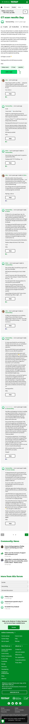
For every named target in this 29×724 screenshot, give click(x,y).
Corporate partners (20, 660)
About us (3, 678)
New (25, 12)
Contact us (18, 649)
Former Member (11, 469)
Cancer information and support (6, 650)
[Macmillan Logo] (5, 698)
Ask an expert (5, 641)
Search (8, 7)
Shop (2, 676)
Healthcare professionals (5, 672)
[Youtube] (16, 703)
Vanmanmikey (10, 21)
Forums (14, 7)
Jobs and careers (20, 652)
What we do (18, 654)
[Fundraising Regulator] (17, 698)
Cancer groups (5, 636)
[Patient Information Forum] (26, 698)
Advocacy (4, 666)
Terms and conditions (5, 710)
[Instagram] (20, 703)
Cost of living (5, 653)
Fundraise (4, 661)
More (5, 2)
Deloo (7, 150)
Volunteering (4, 669)
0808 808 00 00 (14, 692)
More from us (5, 646)
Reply (10, 93)
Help (16, 638)
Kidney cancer (5, 67)
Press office (18, 662)
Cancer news (18, 636)
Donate (14, 627)
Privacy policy (4, 711)
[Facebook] (9, 703)
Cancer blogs (5, 638)
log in (20, 72)
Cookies (16, 708)
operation (20, 67)
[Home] (14, 2)
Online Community (7, 632)
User (27, 2)
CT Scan (13, 67)
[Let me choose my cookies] (3, 721)
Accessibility (17, 711)
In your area (4, 658)
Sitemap (17, 641)
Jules (6, 80)
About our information (19, 710)
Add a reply (9, 71)
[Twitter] (12, 703)
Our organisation (19, 657)
